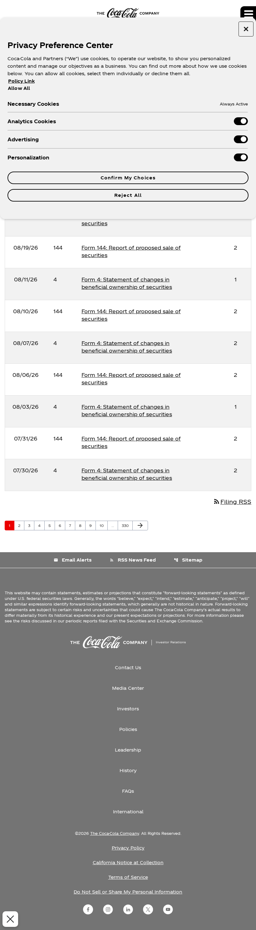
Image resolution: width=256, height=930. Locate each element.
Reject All (128, 195)
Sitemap (188, 559)
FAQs (128, 791)
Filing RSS (232, 501)
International (128, 811)
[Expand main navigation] (248, 14)
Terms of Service (128, 877)
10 (103, 525)
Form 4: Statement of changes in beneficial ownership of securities (126, 283)
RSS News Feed (133, 559)
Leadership (128, 749)
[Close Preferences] (10, 919)
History (128, 770)
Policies (128, 729)
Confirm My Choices (128, 177)
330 (126, 525)
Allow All (19, 87)
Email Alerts (72, 559)
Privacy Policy (128, 847)
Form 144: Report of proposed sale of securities (131, 219)
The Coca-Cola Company (114, 833)
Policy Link (21, 81)
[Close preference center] (246, 29)
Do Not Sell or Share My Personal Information (128, 891)
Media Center (128, 688)
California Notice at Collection (128, 862)
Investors (128, 708)
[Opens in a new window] (88, 909)
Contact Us (128, 667)
